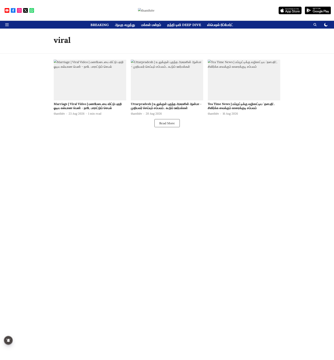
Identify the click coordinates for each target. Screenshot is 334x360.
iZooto (196, 202)
